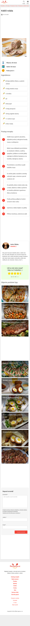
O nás (15, 602)
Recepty (8, 5)
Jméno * (4, 517)
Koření (15, 585)
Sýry (15, 590)
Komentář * (5, 494)
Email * (4, 524)
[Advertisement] (15, 27)
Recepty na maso (14, 5)
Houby (15, 588)
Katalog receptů (15, 577)
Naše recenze (15, 579)
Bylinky (15, 583)
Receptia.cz (3, 5)
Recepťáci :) (13, 246)
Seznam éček (15, 592)
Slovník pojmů (15, 594)
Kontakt (15, 600)
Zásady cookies (15, 598)
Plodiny (15, 581)
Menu (28, 3)
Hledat (23, 3)
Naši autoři (15, 605)
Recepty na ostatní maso (23, 5)
